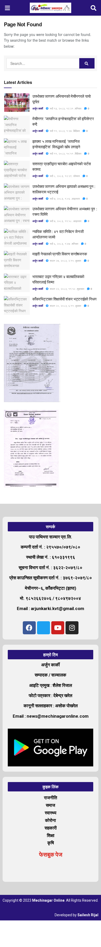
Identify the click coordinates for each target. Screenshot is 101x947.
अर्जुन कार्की (37, 108)
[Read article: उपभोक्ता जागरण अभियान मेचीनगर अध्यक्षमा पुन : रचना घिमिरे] (17, 215)
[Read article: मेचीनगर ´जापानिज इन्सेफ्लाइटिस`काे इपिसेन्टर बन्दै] (17, 125)
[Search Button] (93, 8)
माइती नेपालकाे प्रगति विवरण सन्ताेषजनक (59, 253)
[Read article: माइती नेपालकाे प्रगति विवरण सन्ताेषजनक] (17, 260)
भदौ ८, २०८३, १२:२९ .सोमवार (64, 176)
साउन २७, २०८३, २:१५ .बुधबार (65, 260)
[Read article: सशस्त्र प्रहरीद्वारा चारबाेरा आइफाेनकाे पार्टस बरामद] (17, 170)
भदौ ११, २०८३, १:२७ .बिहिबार (64, 131)
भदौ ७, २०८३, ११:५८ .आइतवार (65, 221)
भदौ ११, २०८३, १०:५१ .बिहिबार (65, 153)
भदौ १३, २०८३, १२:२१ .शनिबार (65, 108)
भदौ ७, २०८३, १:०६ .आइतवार (64, 198)
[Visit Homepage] (50, 8)
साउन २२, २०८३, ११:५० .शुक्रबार (66, 289)
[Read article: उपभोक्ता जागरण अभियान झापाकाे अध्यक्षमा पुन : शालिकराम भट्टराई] (17, 192)
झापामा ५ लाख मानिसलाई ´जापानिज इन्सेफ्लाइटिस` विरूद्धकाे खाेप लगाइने (56, 143)
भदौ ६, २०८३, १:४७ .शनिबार (63, 243)
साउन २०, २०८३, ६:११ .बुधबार (65, 306)
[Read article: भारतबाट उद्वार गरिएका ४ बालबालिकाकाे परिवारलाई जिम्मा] (17, 283)
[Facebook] (29, 627)
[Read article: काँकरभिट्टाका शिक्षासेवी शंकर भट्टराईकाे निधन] (17, 305)
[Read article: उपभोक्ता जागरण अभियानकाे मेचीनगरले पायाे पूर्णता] (17, 102)
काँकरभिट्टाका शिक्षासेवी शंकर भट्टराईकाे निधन (64, 299)
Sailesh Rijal (87, 915)
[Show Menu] (7, 8)
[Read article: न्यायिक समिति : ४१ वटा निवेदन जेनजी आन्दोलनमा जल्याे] (17, 238)
